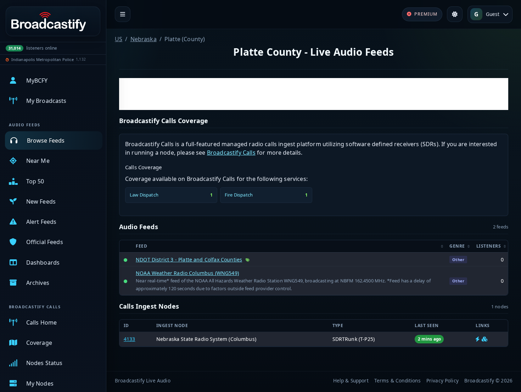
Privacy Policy (442, 380)
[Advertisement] (313, 94)
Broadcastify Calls (231, 152)
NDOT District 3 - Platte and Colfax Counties (189, 259)
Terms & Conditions (397, 380)
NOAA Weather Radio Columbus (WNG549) (187, 273)
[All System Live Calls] (478, 339)
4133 (129, 339)
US (118, 39)
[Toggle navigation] (122, 14)
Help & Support (351, 380)
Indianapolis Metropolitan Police (42, 59)
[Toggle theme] (455, 14)
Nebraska (143, 39)
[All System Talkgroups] (484, 339)
